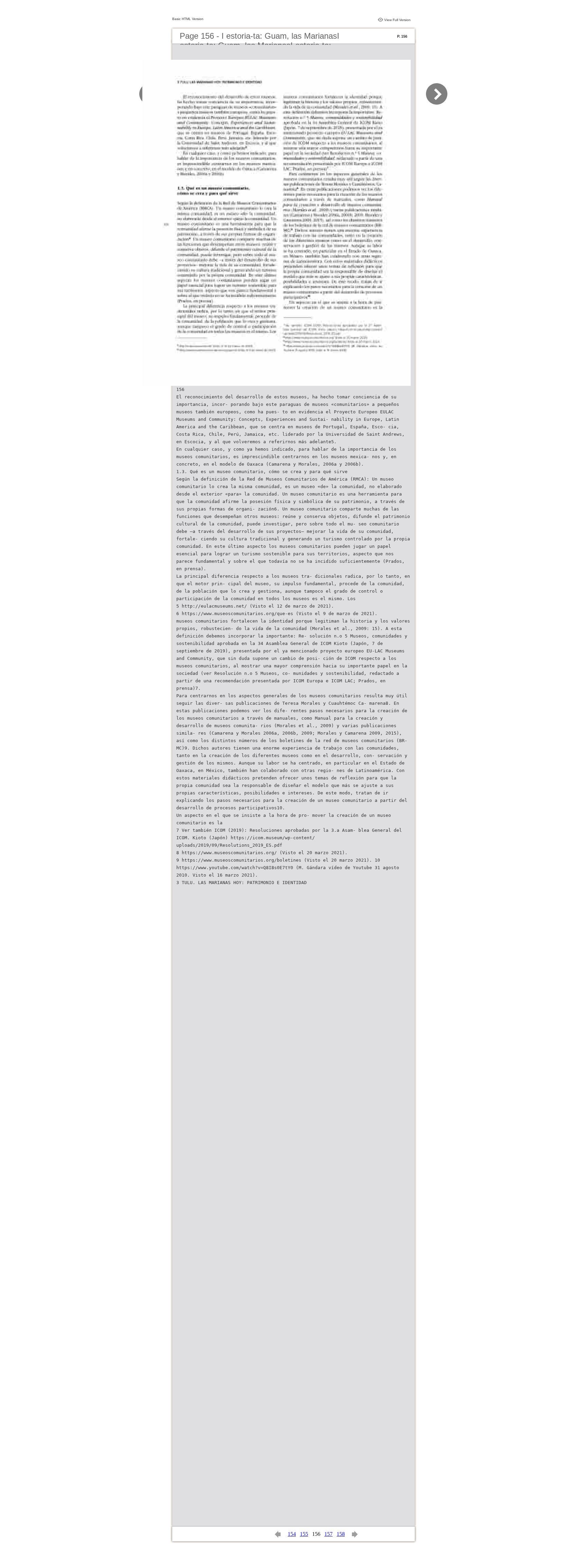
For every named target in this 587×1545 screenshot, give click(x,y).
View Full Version (397, 20)
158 (341, 1534)
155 (304, 1534)
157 (328, 1534)
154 (292, 1534)
